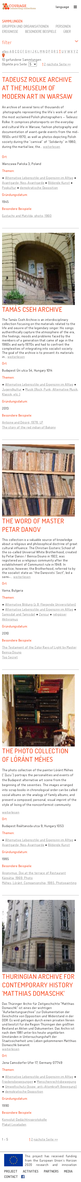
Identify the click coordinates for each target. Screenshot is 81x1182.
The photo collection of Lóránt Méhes (35, 754)
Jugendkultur (12, 389)
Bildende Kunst (59, 183)
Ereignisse (10, 31)
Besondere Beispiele (40, 31)
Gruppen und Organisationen (25, 26)
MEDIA (68, 1171)
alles (5, 51)
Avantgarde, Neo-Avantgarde (23, 183)
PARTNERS (51, 1171)
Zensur (44, 614)
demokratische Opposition (39, 188)
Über (67, 31)
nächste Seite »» (59, 64)
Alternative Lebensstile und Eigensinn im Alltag (39, 178)
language (62, 6)
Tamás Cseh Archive (32, 309)
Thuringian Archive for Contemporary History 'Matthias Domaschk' (38, 984)
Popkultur (9, 188)
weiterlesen (51, 147)
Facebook (23, 1176)
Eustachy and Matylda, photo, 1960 (27, 216)
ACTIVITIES (30, 1171)
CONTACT (11, 1176)
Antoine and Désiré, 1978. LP (22, 422)
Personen (63, 26)
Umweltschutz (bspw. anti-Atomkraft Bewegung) (41, 1086)
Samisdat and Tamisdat (18, 614)
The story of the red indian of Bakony (29, 427)
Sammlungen (12, 21)
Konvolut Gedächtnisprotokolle (24, 1119)
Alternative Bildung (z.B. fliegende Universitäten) (40, 604)
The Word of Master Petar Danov (33, 525)
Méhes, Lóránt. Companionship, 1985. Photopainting (39, 883)
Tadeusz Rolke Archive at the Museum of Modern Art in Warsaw (37, 87)
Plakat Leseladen (14, 1124)
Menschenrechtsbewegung (56, 1082)
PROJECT (10, 1171)
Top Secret (10, 657)
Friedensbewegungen (17, 1082)
